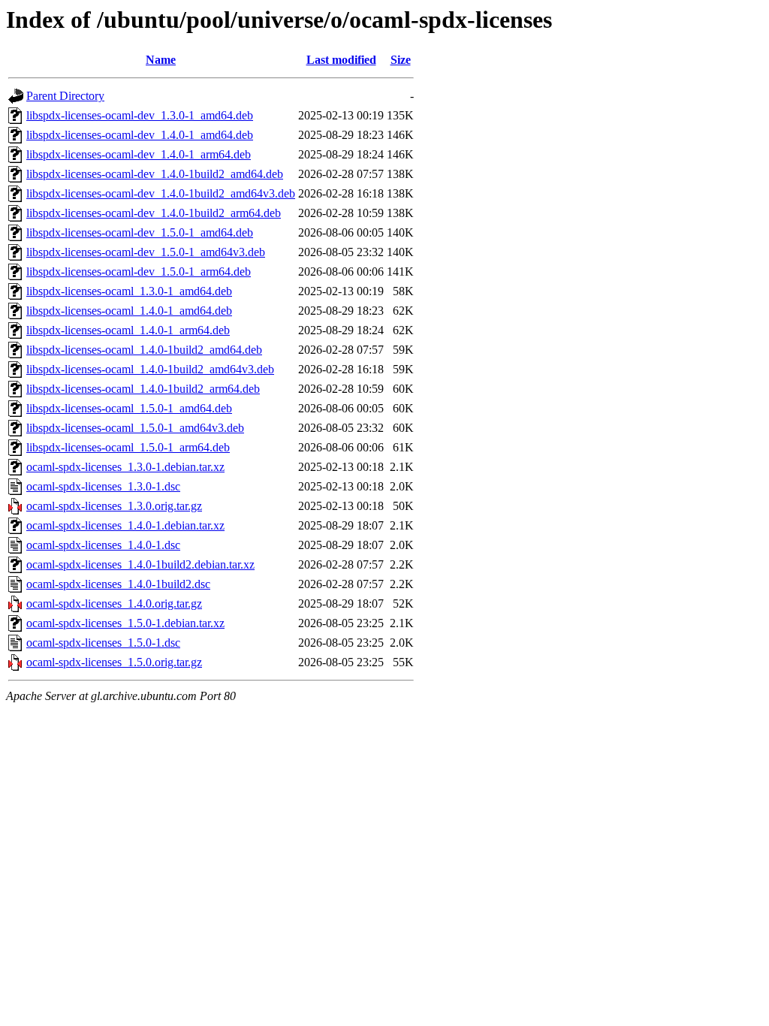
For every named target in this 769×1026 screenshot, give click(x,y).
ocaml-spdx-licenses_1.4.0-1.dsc (103, 545)
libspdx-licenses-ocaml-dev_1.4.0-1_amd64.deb (139, 134)
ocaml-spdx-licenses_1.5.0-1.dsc (103, 642)
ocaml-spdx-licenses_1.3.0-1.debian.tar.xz (125, 466)
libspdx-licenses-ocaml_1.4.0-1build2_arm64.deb (143, 388)
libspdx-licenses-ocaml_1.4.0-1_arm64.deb (128, 330)
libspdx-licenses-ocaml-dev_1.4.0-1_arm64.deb (138, 154)
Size (401, 59)
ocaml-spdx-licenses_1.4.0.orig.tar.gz (114, 603)
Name (161, 59)
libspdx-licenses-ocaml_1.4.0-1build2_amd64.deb (144, 349)
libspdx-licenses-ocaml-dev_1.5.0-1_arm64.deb (138, 271)
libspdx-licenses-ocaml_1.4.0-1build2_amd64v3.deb (150, 369)
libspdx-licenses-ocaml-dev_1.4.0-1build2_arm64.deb (153, 213)
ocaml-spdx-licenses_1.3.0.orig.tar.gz (114, 505)
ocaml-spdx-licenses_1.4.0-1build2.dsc (118, 584)
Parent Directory (65, 95)
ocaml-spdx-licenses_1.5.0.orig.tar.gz (114, 662)
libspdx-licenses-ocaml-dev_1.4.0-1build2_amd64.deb (154, 173)
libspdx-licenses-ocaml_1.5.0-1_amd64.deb (129, 408)
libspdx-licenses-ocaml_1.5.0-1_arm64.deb (128, 447)
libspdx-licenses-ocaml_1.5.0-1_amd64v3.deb (135, 427)
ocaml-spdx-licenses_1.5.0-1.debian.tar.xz (125, 623)
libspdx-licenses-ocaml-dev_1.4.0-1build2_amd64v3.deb (160, 193)
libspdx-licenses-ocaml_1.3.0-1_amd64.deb (129, 291)
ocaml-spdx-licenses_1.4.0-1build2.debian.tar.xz (140, 564)
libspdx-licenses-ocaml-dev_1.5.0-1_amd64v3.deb (145, 252)
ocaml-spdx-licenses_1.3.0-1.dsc (103, 486)
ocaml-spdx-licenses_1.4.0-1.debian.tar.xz (125, 525)
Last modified (341, 59)
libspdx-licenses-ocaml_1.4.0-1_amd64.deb (129, 310)
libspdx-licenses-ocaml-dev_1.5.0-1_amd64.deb (139, 232)
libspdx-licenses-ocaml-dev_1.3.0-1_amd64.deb (139, 115)
